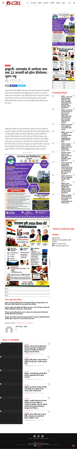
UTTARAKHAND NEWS (21, 323)
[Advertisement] (27, 116)
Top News (33, 3)
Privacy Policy (44, 438)
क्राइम (63, 3)
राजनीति (52, 3)
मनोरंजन (58, 3)
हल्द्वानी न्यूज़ (30, 323)
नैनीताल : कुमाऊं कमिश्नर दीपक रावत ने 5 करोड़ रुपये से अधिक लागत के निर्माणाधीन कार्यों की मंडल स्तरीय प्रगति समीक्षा (26, 313)
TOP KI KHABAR (40, 442)
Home (30, 438)
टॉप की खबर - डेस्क (16, 80)
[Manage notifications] (73, 445)
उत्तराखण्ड (45, 3)
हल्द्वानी (40, 3)
